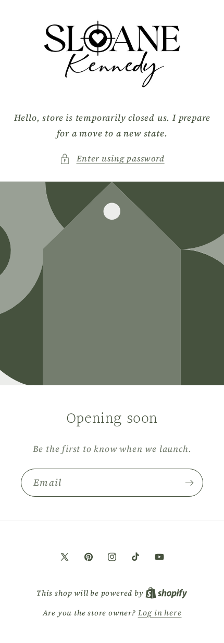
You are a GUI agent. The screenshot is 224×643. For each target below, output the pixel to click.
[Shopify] (166, 593)
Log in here (160, 613)
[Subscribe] (189, 483)
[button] (111, 159)
